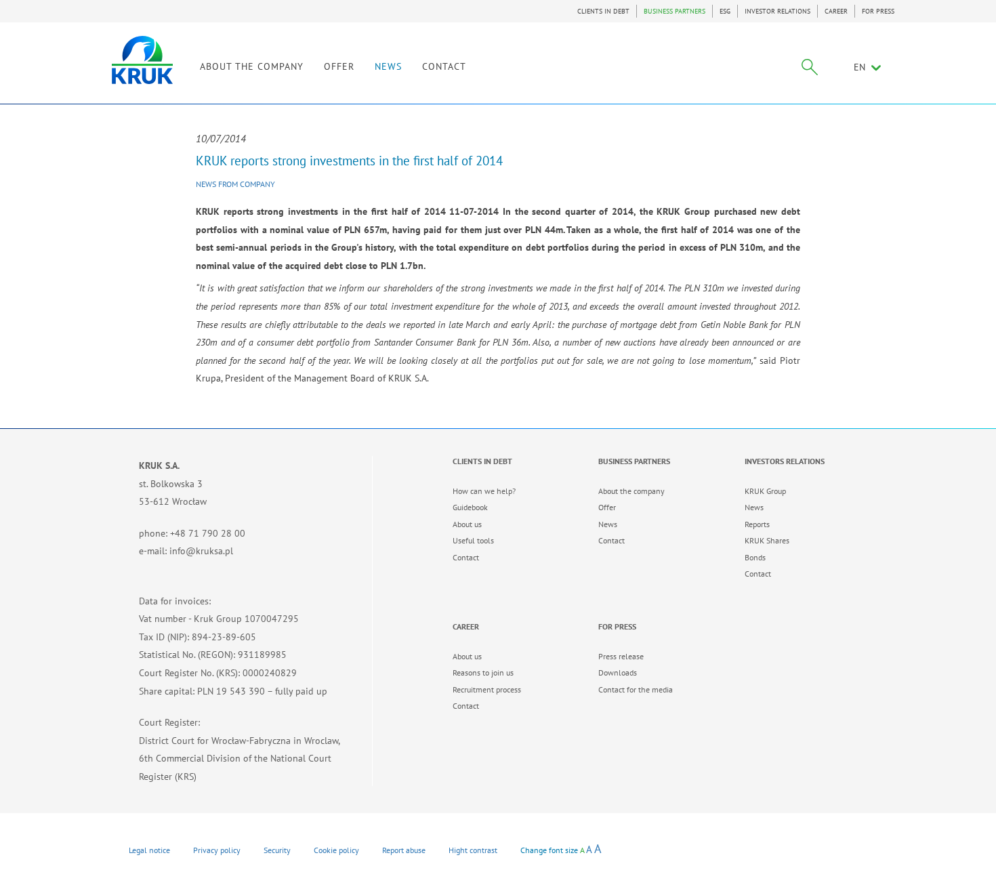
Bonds (755, 557)
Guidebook (470, 507)
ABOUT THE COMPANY (252, 66)
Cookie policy (336, 850)
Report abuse (404, 850)
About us (467, 524)
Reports (757, 524)
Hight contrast (473, 850)
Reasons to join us (483, 672)
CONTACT (444, 66)
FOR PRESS (878, 11)
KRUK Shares (767, 540)
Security (277, 850)
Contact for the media (635, 689)
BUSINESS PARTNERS (674, 11)
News (607, 524)
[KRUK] (142, 60)
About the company (631, 491)
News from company (235, 184)
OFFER (339, 66)
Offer (607, 507)
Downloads (617, 672)
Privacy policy (217, 850)
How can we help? (484, 491)
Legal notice (149, 850)
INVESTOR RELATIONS (777, 11)
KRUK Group (765, 491)
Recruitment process (487, 689)
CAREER (836, 11)
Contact (466, 557)
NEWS (388, 66)
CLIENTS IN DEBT (603, 11)
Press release (621, 656)
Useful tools (473, 540)
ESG (725, 11)
